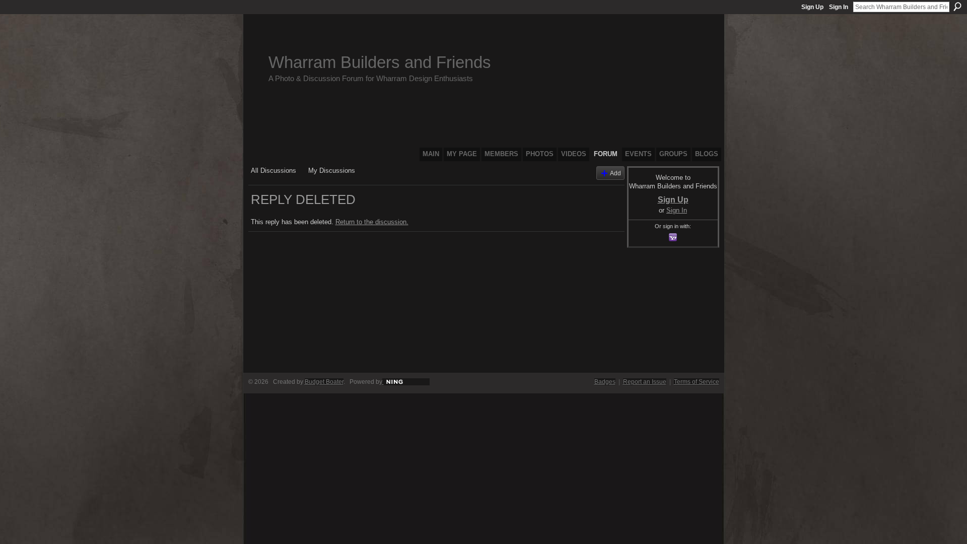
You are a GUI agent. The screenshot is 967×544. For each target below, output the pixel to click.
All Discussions (273, 170)
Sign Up (812, 7)
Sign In (838, 7)
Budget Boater (324, 381)
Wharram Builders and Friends (379, 62)
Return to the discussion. (371, 222)
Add (615, 173)
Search (957, 6)
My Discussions (331, 170)
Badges (604, 381)
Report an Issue (644, 381)
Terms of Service (696, 381)
